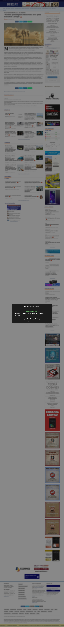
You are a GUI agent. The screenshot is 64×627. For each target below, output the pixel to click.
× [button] (50, 305)
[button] (32, 311)
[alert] (32, 313)
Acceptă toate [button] (28, 318)
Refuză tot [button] (36, 318)
